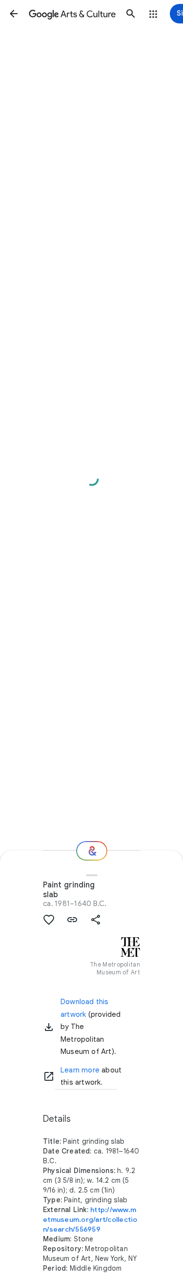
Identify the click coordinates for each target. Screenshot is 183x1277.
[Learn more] (49, 1076)
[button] (13, 13)
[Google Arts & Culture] (72, 13)
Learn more (80, 1070)
